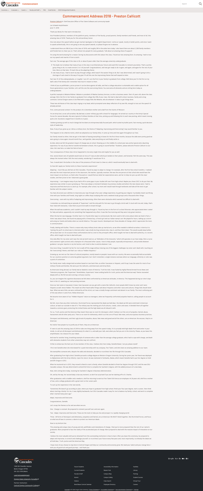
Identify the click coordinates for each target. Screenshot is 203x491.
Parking (135, 474)
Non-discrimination (124, 489)
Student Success (138, 477)
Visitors (76, 481)
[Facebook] (180, 459)
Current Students (79, 470)
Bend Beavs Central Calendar (83, 484)
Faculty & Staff (78, 474)
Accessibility (107, 489)
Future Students (79, 467)
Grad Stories (52, 10)
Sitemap (136, 489)
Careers (135, 484)
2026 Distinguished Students (66, 10)
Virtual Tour (137, 481)
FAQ (44, 10)
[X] (176, 459)
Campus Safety (108, 477)
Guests (23, 10)
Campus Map (108, 474)
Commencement (30, 4)
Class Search (107, 481)
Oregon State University (26, 479)
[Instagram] (169, 459)
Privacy (94, 489)
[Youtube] (183, 459)
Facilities (135, 467)
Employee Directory (109, 484)
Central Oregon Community (26, 485)
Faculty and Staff (34, 10)
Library (135, 470)
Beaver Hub (107, 470)
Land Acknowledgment (21, 475)
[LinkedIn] (187, 459)
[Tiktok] (172, 459)
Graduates (14, 10)
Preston (56, 21)
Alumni (76, 477)
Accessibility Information (111, 467)
